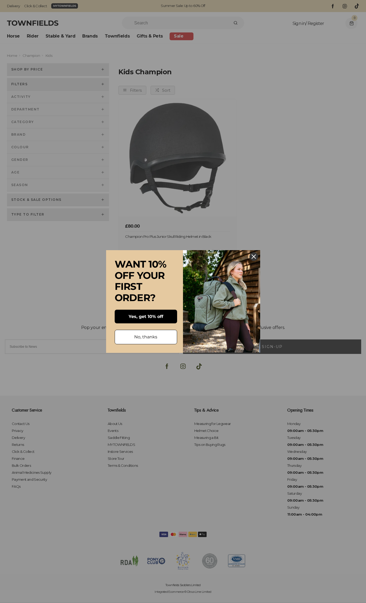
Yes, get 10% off (146, 316)
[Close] (253, 256)
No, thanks (145, 336)
